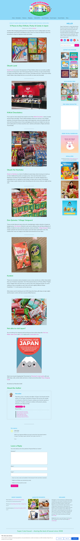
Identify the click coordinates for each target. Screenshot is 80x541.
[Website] (24, 406)
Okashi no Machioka (12, 174)
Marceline (34, 28)
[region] (40, 537)
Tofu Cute (45, 332)
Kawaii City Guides (14, 23)
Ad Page (54, 515)
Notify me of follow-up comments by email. (21, 480)
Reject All (67, 538)
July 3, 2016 (16, 431)
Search (76, 45)
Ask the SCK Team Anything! (22, 415)
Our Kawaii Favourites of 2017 (20, 508)
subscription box (34, 334)
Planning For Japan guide (37, 376)
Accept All (75, 538)
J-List (21, 334)
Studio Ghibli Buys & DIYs (21, 414)
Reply (15, 439)
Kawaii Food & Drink (23, 23)
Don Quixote (18, 226)
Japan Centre (14, 334)
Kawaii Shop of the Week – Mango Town (18, 503)
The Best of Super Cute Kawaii (35, 23)
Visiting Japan (45, 23)
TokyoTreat (71, 158)
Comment (13, 451)
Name (12, 466)
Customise (60, 538)
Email (12, 472)
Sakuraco (76, 158)
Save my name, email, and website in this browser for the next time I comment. (29, 477)
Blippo (8, 334)
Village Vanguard (43, 228)
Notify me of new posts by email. (19, 482)
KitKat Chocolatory (38, 117)
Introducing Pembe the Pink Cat (22, 416)
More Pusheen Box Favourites (22, 411)
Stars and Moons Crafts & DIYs (22, 413)
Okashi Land (10, 70)
